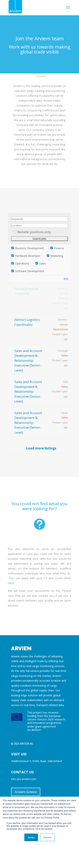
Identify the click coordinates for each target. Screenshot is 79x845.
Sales (42, 263)
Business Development (29, 248)
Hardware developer (27, 256)
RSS (66, 279)
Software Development (29, 271)
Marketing (56, 256)
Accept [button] (31, 837)
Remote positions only (34, 232)
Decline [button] (48, 837)
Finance (58, 248)
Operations (21, 263)
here (11, 583)
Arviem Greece (26, 792)
